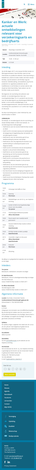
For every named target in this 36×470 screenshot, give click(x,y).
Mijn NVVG (8, 407)
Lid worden (8, 400)
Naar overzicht (10, 374)
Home (6, 385)
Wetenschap (13, 431)
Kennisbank (8, 394)
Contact (7, 404)
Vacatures (7, 397)
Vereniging (12, 416)
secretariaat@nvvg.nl (16, 456)
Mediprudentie (14, 436)
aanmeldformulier (11, 340)
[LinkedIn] (9, 369)
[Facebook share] (13, 369)
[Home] (3, 4)
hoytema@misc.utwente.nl (14, 359)
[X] (17, 369)
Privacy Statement (10, 466)
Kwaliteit (11, 426)
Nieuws (6, 388)
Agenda (6, 391)
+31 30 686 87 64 (16, 458)
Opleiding (12, 421)
